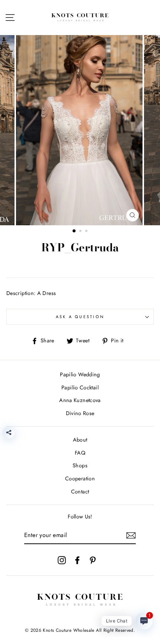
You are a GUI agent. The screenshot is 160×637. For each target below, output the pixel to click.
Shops (80, 465)
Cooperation (80, 478)
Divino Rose (80, 413)
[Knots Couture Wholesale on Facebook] (77, 559)
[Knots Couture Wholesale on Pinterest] (93, 559)
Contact (80, 491)
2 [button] (81, 231)
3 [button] (87, 231)
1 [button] (74, 231)
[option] (80, 130)
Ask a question (80, 317)
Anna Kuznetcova (79, 400)
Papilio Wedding (80, 374)
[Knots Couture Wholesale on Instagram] (62, 559)
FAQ (80, 452)
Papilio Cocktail (80, 387)
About (80, 439)
